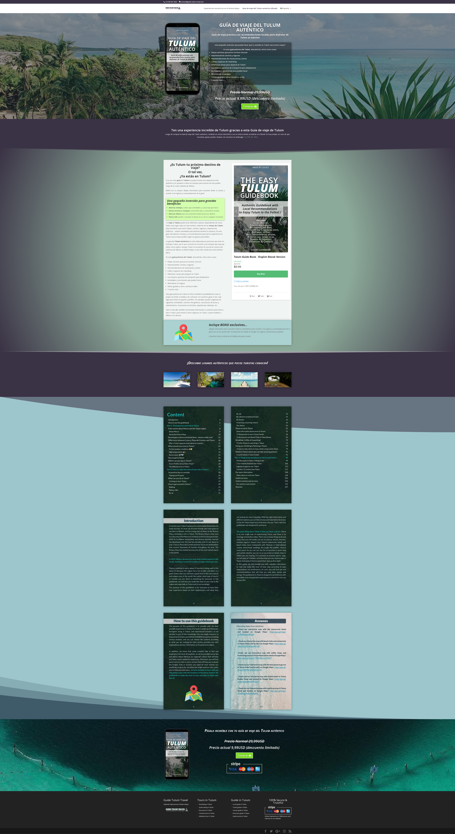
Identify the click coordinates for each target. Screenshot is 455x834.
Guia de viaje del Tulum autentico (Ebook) (259, 8)
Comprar (248, 106)
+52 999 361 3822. (251, 137)
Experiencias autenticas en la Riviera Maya (221, 8)
